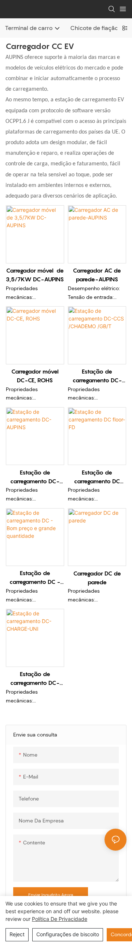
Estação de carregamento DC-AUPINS (34, 477)
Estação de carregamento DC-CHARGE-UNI (34, 678)
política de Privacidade (59, 919)
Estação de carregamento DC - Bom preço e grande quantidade (35, 577)
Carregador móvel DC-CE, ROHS (35, 376)
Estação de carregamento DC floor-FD (97, 477)
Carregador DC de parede (97, 578)
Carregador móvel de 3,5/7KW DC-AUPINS (35, 275)
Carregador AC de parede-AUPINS (97, 275)
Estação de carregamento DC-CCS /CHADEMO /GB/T (97, 376)
